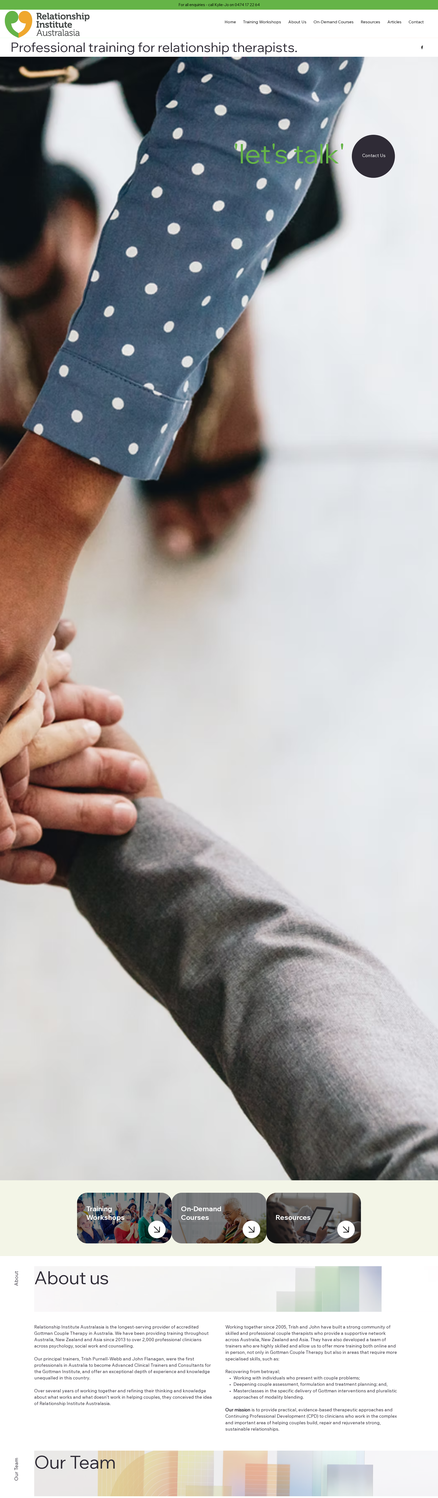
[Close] (157, 1229)
